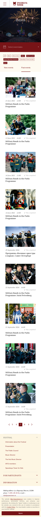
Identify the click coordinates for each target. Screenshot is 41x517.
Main (9, 56)
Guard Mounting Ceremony (11, 59)
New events (8, 68)
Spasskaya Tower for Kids (27, 59)
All (4, 56)
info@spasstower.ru (9, 495)
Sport (5, 63)
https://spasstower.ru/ (16, 499)
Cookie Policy (11, 507)
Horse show (16, 56)
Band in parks (30, 56)
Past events (25, 68)
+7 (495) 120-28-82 (13, 493)
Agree (20, 513)
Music (22, 56)
